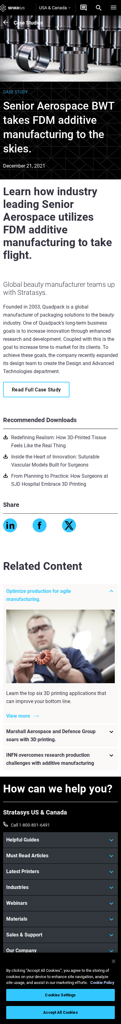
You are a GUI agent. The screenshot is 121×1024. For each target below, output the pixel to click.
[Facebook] (40, 525)
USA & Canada (53, 7)
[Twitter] (69, 525)
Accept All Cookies (60, 1012)
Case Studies (28, 23)
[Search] (98, 8)
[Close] (113, 961)
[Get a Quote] (83, 8)
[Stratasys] (12, 8)
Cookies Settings (60, 995)
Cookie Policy (102, 982)
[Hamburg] (113, 8)
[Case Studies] (8, 23)
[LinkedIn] (10, 525)
